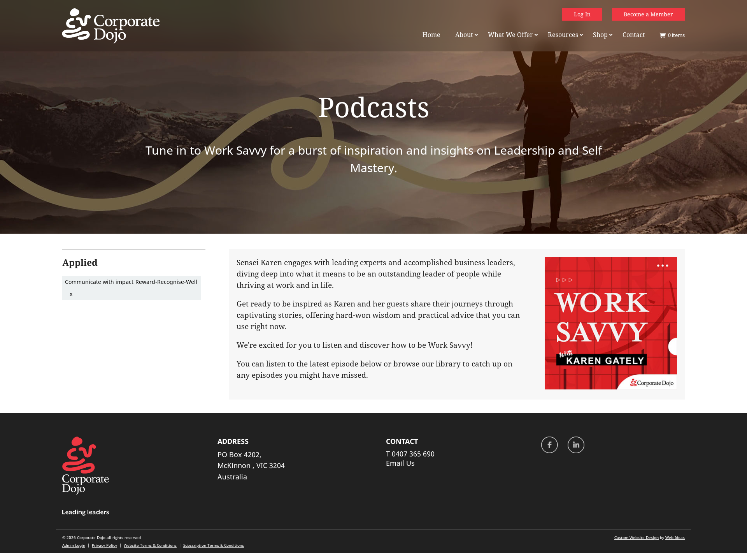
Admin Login (73, 545)
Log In (582, 14)
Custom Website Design (636, 537)
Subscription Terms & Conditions (213, 545)
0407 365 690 (413, 453)
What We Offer (510, 34)
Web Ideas (675, 537)
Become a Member (648, 14)
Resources (563, 34)
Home (431, 34)
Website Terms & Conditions (150, 545)
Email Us (400, 463)
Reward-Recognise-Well (166, 281)
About (464, 34)
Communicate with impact (99, 281)
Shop (600, 34)
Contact (633, 34)
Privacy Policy (104, 545)
